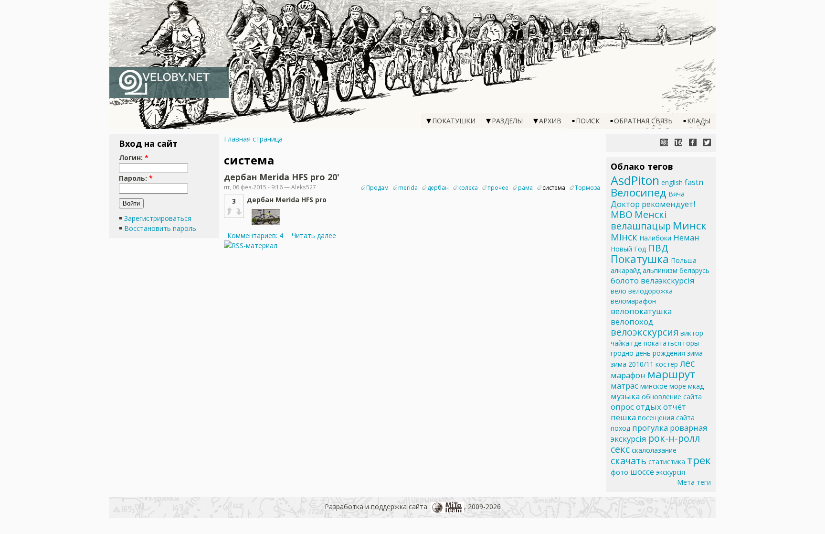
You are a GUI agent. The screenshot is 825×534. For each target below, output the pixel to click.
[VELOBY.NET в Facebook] (693, 142)
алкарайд (626, 270)
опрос (622, 406)
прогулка (650, 427)
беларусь (694, 270)
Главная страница (253, 138)
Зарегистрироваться (157, 218)
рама (525, 188)
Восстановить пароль (160, 228)
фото (619, 472)
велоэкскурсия (644, 332)
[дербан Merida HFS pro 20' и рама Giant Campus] (266, 225)
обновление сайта (672, 396)
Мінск (624, 236)
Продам (377, 188)
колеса (468, 188)
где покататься (656, 343)
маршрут (671, 374)
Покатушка (640, 258)
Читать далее (314, 235)
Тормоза (587, 188)
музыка (625, 396)
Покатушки (454, 120)
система (553, 188)
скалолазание (654, 450)
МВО (622, 214)
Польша (684, 260)
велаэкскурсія (668, 280)
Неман (686, 237)
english (672, 182)
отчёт (674, 406)
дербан (438, 188)
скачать (628, 460)
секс (620, 449)
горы (691, 343)
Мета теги (694, 482)
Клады (698, 120)
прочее (497, 188)
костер (667, 364)
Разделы (507, 120)
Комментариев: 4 (255, 235)
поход (620, 428)
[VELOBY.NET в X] (707, 142)
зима (695, 353)
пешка (623, 417)
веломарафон (633, 300)
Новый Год (628, 248)
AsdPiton (635, 180)
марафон (628, 375)
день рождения (660, 353)
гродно (622, 353)
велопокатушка (641, 310)
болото (625, 280)
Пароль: (136, 178)
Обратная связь (643, 120)
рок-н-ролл (674, 438)
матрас (624, 385)
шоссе (642, 471)
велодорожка (650, 290)
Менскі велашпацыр (641, 220)
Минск (690, 225)
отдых (648, 406)
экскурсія (670, 472)
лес (687, 363)
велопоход (632, 321)
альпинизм (660, 270)
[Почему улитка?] (664, 142)
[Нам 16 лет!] (678, 142)
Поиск (588, 120)
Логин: (133, 157)
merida (408, 188)
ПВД (658, 247)
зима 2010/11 (632, 364)
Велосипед (638, 192)
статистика (666, 461)
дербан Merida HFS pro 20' (281, 177)
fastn (694, 181)
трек (699, 460)
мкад (696, 386)
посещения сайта (666, 417)
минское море (663, 386)
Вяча (676, 193)
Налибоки (655, 237)
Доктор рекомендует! (653, 203)
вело (618, 290)
